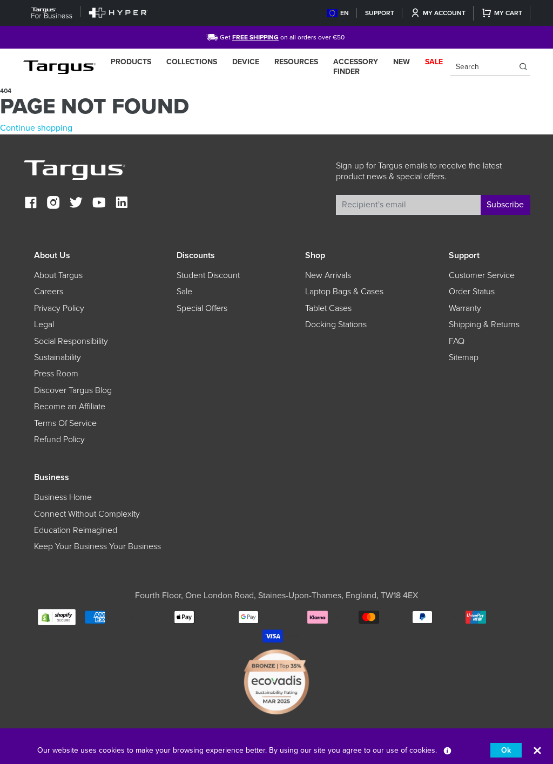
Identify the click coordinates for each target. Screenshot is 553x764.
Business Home (63, 497)
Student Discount (208, 275)
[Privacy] (447, 750)
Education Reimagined (75, 530)
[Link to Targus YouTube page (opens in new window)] (98, 204)
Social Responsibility (71, 341)
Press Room (56, 373)
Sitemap (463, 357)
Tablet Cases (328, 308)
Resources (296, 61)
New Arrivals (328, 275)
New (401, 61)
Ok (506, 750)
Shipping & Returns (484, 324)
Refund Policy (59, 439)
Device (245, 61)
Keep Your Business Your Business (97, 546)
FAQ (456, 341)
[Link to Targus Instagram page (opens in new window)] (53, 204)
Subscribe (505, 204)
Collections (191, 61)
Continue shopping (36, 128)
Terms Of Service (65, 423)
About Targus (58, 275)
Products (131, 61)
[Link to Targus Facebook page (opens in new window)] (30, 204)
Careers (48, 291)
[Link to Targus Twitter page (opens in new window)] (76, 204)
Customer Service (482, 275)
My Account (444, 13)
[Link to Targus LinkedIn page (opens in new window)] (121, 204)
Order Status (472, 291)
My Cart (508, 13)
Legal (44, 324)
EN (344, 13)
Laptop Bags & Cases (344, 291)
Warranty (465, 308)
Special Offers (202, 308)
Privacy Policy (59, 308)
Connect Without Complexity (87, 514)
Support (379, 13)
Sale (184, 291)
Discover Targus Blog (73, 390)
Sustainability (57, 357)
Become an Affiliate (69, 406)
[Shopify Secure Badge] (57, 616)
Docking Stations (336, 324)
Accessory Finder (355, 66)
